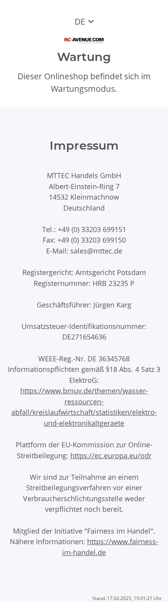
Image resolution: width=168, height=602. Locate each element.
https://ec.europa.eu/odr (111, 455)
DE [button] (80, 21)
